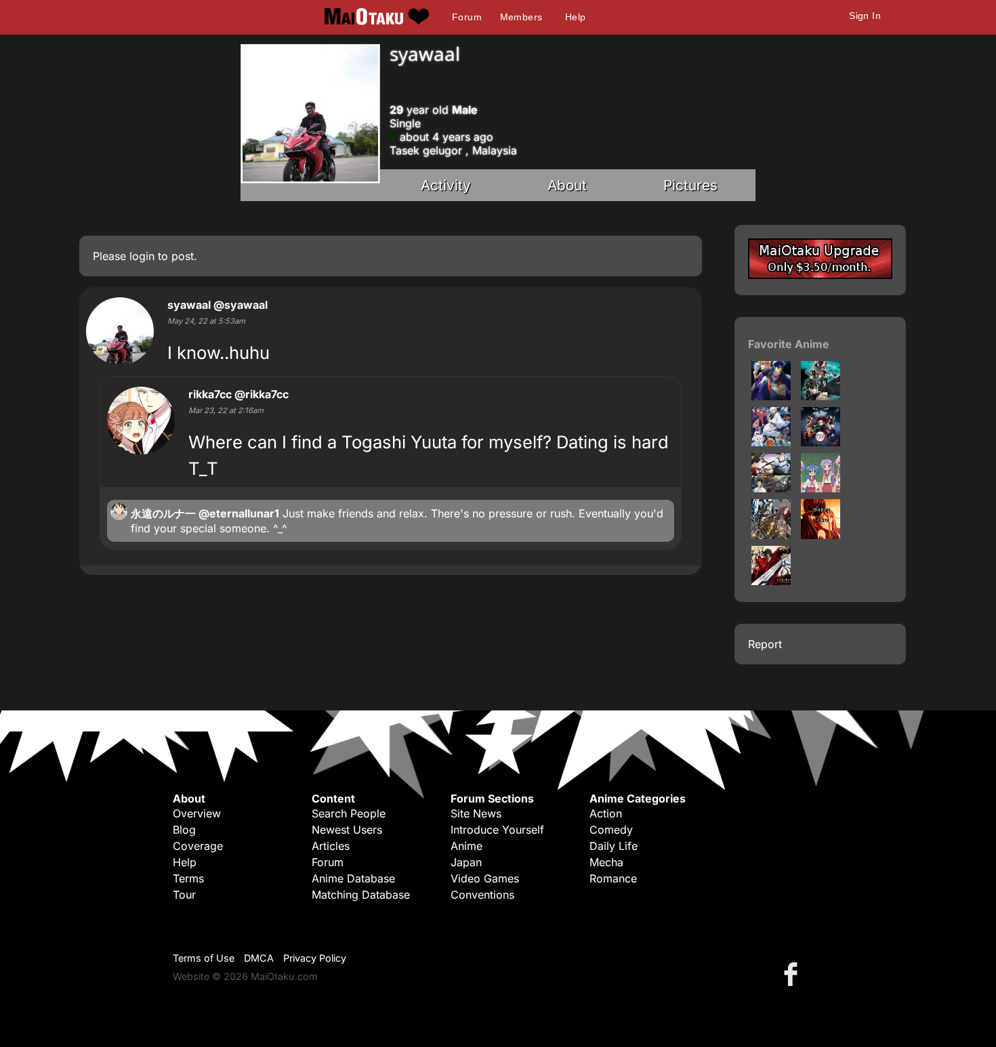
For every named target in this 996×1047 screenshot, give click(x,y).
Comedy (611, 829)
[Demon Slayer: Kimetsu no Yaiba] (820, 442)
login (141, 256)
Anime (466, 846)
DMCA (259, 958)
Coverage (198, 846)
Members (521, 17)
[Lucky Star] (820, 488)
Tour (184, 894)
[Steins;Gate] (771, 488)
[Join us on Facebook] (793, 973)
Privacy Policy (314, 958)
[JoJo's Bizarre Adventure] (771, 396)
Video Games (485, 878)
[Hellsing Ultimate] (771, 581)
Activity (446, 185)
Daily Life (613, 846)
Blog (184, 829)
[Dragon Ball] (820, 535)
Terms (188, 878)
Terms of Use (203, 958)
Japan (466, 862)
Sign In (865, 15)
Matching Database (361, 894)
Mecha (606, 862)
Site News (476, 813)
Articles (331, 846)
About (567, 185)
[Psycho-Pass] (820, 396)
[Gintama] (771, 442)
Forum (467, 17)
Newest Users (347, 829)
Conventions (482, 894)
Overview (197, 813)
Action (605, 813)
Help (575, 17)
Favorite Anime (788, 344)
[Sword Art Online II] (771, 535)
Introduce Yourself (497, 829)
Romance (613, 878)
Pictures (690, 185)
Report (765, 644)
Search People (349, 813)
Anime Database (353, 878)
